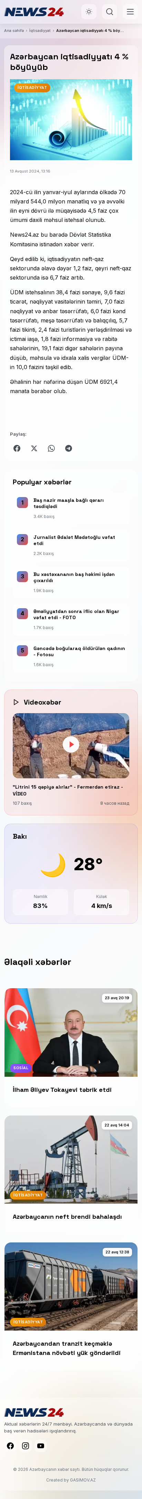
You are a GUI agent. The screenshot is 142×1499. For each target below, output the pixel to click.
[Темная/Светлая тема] (89, 11)
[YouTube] (40, 1446)
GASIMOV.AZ (83, 1480)
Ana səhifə (14, 30)
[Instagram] (25, 1446)
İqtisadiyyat (40, 30)
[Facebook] (10, 1446)
